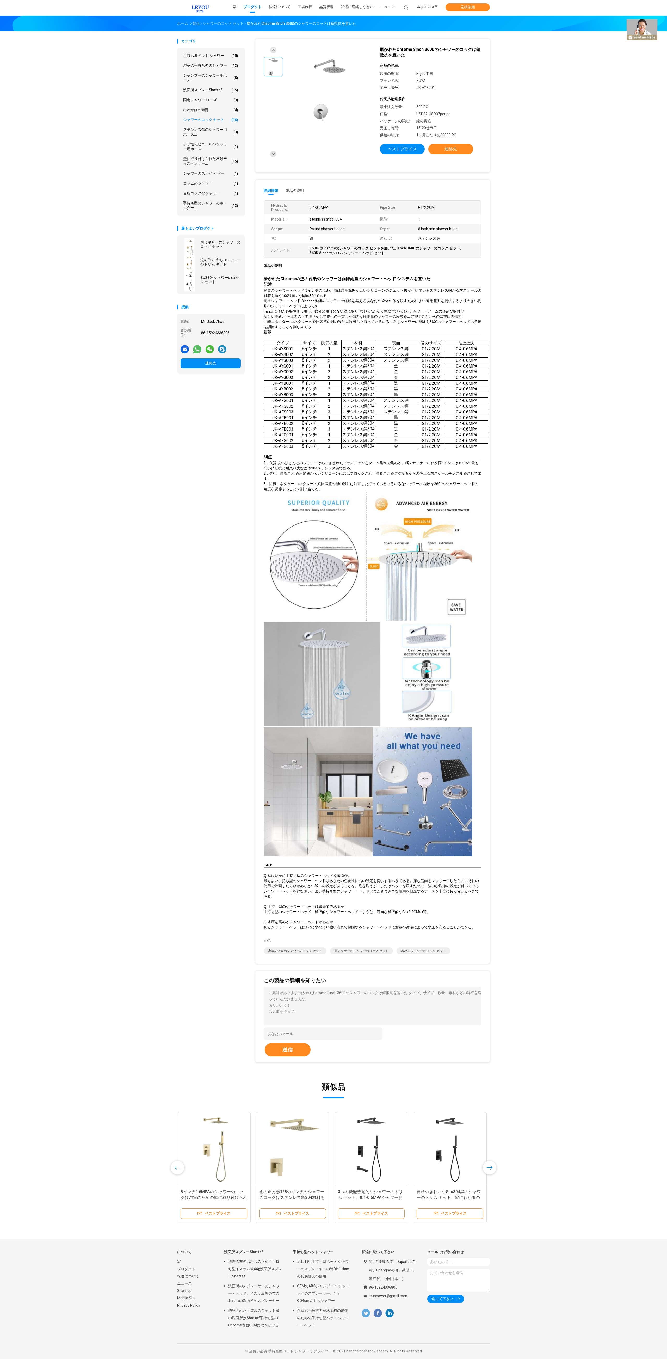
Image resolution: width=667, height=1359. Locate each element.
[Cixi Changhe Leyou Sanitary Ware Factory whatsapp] (197, 349)
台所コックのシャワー (210, 193)
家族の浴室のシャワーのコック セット (295, 951)
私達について (188, 1276)
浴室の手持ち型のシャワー (210, 65)
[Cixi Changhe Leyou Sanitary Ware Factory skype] (222, 349)
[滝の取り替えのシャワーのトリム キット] (189, 265)
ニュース (184, 1283)
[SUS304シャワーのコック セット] (189, 282)
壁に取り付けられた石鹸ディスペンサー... (210, 161)
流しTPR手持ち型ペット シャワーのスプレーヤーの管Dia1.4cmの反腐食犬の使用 (323, 1268)
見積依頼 (467, 7)
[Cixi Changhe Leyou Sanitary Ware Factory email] (185, 349)
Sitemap (184, 1291)
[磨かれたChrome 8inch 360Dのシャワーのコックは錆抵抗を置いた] (329, 90)
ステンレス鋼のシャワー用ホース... (210, 131)
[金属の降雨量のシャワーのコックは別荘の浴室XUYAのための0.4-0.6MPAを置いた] (371, 1148)
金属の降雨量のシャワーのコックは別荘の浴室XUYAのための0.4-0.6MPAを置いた (371, 1197)
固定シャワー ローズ (210, 100)
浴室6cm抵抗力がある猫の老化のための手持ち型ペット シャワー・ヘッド (323, 1317)
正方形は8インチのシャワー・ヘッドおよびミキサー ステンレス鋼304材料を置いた (450, 1197)
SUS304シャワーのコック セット (219, 280)
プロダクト (186, 1269)
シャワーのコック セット (210, 120)
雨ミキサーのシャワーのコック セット (220, 244)
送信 (287, 1049)
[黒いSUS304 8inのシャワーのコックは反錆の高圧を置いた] (213, 1148)
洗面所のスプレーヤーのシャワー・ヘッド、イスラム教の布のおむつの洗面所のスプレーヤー (253, 1293)
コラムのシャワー (210, 183)
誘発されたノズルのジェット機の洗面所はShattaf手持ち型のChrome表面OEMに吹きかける (253, 1317)
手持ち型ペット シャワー (210, 55)
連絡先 (210, 363)
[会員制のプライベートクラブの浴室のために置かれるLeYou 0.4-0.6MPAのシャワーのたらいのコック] (292, 1148)
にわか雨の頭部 (210, 110)
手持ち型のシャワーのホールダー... (210, 205)
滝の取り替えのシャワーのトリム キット (220, 262)
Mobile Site (186, 1298)
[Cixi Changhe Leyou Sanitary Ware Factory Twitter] (366, 1313)
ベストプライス (402, 148)
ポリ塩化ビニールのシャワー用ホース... (210, 146)
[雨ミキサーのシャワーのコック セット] (189, 247)
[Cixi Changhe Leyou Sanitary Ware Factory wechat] (210, 349)
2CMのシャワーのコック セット (423, 951)
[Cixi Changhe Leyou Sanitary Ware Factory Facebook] (377, 1313)
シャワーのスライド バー (210, 173)
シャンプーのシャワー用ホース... (210, 77)
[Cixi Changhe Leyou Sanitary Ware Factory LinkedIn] (389, 1313)
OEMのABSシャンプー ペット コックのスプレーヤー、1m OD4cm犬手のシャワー (323, 1293)
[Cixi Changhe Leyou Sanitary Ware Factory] (200, 8)
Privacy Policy (188, 1305)
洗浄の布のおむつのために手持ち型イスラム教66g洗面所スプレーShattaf (255, 1268)
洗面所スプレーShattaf (210, 90)
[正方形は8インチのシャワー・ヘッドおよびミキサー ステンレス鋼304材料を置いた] (449, 1148)
